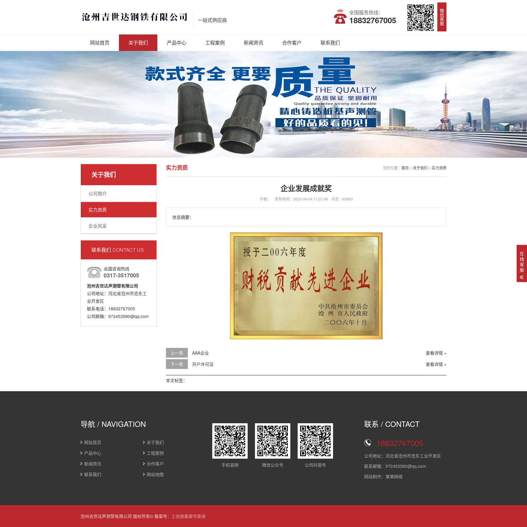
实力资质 (97, 209)
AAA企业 (200, 353)
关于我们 (138, 42)
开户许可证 (202, 364)
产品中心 (176, 42)
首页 (405, 167)
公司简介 (97, 193)
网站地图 (155, 474)
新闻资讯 (253, 42)
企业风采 (97, 225)
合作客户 (292, 42)
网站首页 (99, 42)
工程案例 (215, 42)
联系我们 (330, 42)
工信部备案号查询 (188, 516)
